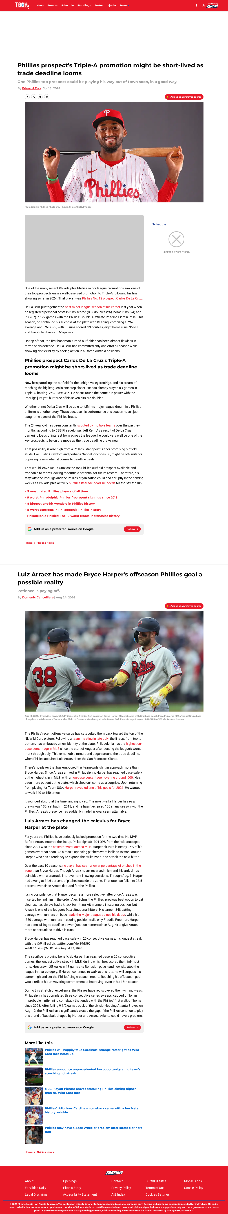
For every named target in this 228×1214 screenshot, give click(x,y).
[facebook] (196, 5)
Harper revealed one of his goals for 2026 (94, 787)
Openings (70, 1181)
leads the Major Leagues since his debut (96, 914)
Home (29, 542)
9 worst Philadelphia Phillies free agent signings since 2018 (72, 497)
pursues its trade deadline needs (92, 483)
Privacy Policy (121, 1188)
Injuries (111, 5)
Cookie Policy (193, 1188)
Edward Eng (31, 88)
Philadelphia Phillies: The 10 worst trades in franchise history (73, 516)
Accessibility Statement (80, 1194)
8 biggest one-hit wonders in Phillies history (61, 503)
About (29, 1181)
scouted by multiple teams (96, 425)
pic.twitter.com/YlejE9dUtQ (71, 943)
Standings (84, 5)
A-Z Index (118, 1194)
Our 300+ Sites (155, 1181)
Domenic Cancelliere (38, 597)
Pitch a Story (72, 1188)
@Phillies (43, 943)
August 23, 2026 (71, 948)
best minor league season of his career (92, 307)
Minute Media (25, 1204)
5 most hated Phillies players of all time (57, 491)
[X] (203, 5)
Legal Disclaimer (37, 1194)
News (40, 5)
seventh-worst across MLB (72, 847)
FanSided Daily (35, 1188)
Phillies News (45, 542)
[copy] (46, 96)
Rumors (52, 5)
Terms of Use (155, 1188)
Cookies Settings (157, 1194)
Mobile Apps (193, 1181)
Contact (117, 1181)
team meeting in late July (90, 738)
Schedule (67, 5)
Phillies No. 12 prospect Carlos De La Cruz (112, 298)
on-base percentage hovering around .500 (103, 777)
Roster (98, 5)
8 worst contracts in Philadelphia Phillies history (64, 509)
